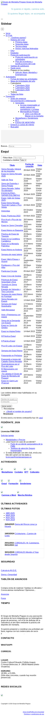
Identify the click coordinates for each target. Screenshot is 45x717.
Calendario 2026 (22, 90)
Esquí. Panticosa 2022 (11, 216)
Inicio (8, 33)
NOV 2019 (10, 520)
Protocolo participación (20, 55)
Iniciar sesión (6, 406)
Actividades (11, 77)
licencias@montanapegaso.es (19, 457)
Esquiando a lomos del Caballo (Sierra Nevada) (11, 360)
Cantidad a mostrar (11, 160)
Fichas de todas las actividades (24, 79)
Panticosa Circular (9, 271)
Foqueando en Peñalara (11, 356)
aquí (41, 418)
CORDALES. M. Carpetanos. (27, 543)
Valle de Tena (7, 180)
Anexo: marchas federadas (26, 49)
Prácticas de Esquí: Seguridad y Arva (9, 281)
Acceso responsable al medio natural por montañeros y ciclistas (30, 107)
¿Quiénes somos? (18, 38)
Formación (10, 96)
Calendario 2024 (22, 85)
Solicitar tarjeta (7, 436)
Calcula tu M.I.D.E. (9, 570)
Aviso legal (26, 712)
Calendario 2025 (22, 88)
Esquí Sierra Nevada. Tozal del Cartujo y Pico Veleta (11, 205)
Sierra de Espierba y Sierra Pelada (10, 185)
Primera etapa (21, 42)
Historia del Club (18, 40)
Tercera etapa (21, 46)
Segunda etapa (21, 44)
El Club (9, 35)
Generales (19, 103)
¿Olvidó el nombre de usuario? (19, 411)
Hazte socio (16, 68)
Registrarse (8, 414)
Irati (16, 545)
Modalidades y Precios (15, 440)
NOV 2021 (10, 517)
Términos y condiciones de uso (34, 714)
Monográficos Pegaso (29, 112)
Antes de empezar (18, 99)
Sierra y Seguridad (9, 575)
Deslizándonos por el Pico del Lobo (10, 365)
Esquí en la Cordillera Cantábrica (10, 240)
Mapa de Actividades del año (23, 81)
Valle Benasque (8, 310)
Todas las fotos (17, 94)
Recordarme (8, 409)
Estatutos (14, 53)
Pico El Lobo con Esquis (11, 346)
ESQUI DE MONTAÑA (25, 122)
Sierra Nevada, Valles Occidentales (10, 189)
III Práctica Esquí (8, 336)
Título (12, 165)
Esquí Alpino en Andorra (11, 250)
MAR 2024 (10, 515)
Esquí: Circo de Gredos (11, 276)
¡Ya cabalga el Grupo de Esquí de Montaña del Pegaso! (11, 376)
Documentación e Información (23, 101)
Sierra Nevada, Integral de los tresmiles (11, 170)
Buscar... (4, 146)
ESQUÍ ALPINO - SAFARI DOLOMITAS (10, 194)
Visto (39, 165)
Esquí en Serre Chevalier (12, 225)
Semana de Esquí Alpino (11, 351)
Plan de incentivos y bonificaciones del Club (25, 63)
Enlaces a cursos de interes (22, 125)
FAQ (12, 51)
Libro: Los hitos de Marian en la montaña (34, 115)
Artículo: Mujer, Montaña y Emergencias (26, 73)
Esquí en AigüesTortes (10, 331)
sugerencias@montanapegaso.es (15, 656)
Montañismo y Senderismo (26, 118)
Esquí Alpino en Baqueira (12, 230)
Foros (3, 598)
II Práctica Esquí (8, 341)
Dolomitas (5, 211)
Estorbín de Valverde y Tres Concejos (11, 290)
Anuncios (5, 594)
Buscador (15, 127)
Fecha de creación (29, 165)
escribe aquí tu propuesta (13, 633)
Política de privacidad (37, 712)
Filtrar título (8, 158)
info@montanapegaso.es (11, 654)
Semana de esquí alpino (11, 254)
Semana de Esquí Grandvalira (9, 305)
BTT (17, 120)
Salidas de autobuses (20, 66)
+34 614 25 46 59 (8, 647)
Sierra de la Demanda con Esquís (10, 322)
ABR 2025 (10, 513)
